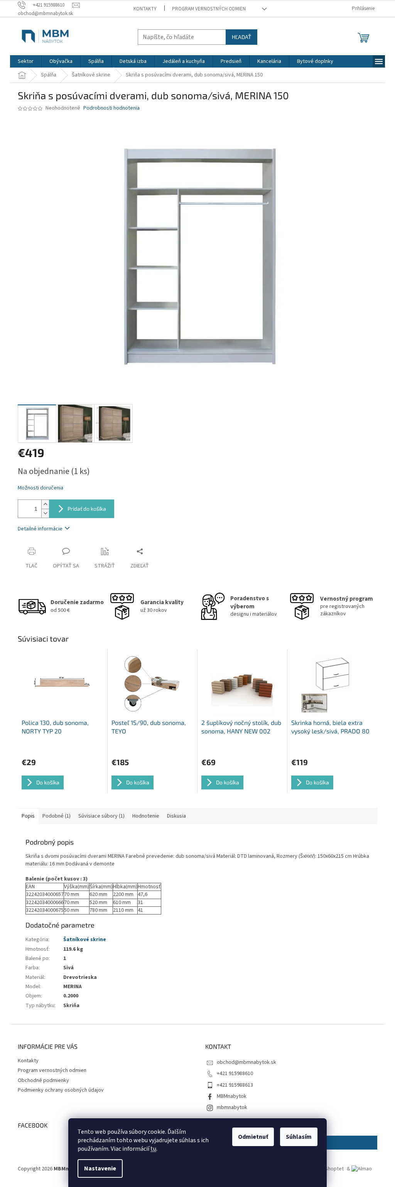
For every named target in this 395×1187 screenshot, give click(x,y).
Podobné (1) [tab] (56, 816)
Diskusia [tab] (176, 816)
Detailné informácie (40, 529)
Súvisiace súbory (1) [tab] (101, 816)
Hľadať (241, 37)
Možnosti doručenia (40, 488)
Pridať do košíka (87, 508)
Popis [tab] (28, 816)
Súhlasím (299, 1137)
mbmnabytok (232, 1107)
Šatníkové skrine (84, 939)
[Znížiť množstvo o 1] (45, 513)
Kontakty (145, 8)
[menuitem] (25, 61)
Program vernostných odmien (209, 8)
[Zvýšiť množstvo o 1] (45, 504)
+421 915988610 (235, 1073)
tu (153, 1149)
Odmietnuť (253, 1137)
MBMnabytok (231, 1096)
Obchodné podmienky (43, 1080)
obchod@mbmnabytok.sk (246, 1062)
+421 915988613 (235, 1085)
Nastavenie (100, 1168)
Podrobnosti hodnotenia (111, 108)
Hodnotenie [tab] (145, 816)
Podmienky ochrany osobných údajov (61, 1090)
